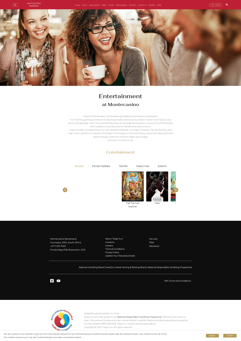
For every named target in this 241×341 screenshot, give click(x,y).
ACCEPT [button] (229, 336)
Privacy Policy (112, 252)
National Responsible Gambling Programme (170, 267)
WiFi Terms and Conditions (177, 281)
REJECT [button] (212, 336)
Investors (109, 242)
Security (153, 239)
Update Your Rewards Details (120, 256)
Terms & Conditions (115, 249)
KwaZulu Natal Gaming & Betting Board (126, 267)
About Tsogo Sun (114, 239)
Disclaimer (154, 246)
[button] (227, 5)
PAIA (151, 242)
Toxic (157, 203)
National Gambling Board (91, 267)
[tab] (79, 166)
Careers (109, 245)
